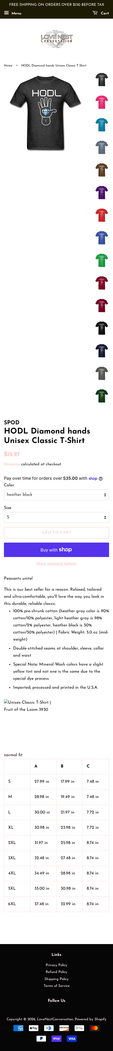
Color (9, 485)
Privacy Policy (56, 965)
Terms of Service (57, 986)
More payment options (56, 564)
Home (8, 65)
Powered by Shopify (90, 1019)
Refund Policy (56, 972)
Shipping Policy (56, 979)
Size (7, 508)
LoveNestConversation (55, 1019)
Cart (104, 14)
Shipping (12, 464)
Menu (15, 14)
